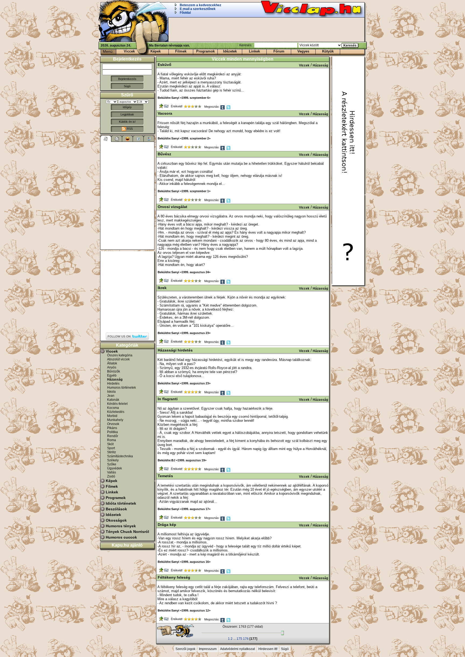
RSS (129, 128)
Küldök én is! (127, 121)
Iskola (111, 392)
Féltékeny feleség (174, 577)
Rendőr (112, 436)
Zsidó (111, 476)
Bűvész (164, 154)
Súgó (127, 86)
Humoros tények (121, 526)
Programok (205, 51)
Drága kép (167, 524)
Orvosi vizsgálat (172, 207)
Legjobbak (127, 114)
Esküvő (164, 64)
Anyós (111, 367)
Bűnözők (113, 371)
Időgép (127, 107)
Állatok (112, 363)
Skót (110, 444)
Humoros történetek (121, 387)
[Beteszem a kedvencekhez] (161, 107)
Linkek (254, 51)
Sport (111, 448)
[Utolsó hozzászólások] (105, 138)
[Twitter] (228, 108)
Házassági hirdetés (175, 350)
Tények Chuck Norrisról (127, 531)
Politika (112, 432)
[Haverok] (149, 138)
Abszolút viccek (118, 359)
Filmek (180, 51)
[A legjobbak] (127, 138)
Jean (110, 396)
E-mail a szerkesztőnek (198, 9)
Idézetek (230, 51)
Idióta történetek (121, 503)
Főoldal (185, 13)
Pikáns (112, 428)
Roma (111, 440)
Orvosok (113, 424)
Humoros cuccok (121, 537)
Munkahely (115, 420)
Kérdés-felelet (117, 404)
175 (239, 639)
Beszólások (116, 509)
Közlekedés (115, 412)
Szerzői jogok (185, 649)
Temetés (165, 476)
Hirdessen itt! (267, 649)
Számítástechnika (120, 456)
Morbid (112, 416)
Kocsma (113, 408)
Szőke (111, 464)
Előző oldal (178, 631)
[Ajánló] (138, 138)
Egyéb (112, 375)
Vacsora (165, 113)
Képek (155, 51)
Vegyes (303, 51)
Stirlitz (111, 452)
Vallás (111, 472)
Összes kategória (119, 355)
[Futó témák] (116, 138)
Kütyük (328, 51)
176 (246, 639)
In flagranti (168, 399)
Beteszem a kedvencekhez (200, 5)
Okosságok (116, 520)
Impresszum (208, 649)
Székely (113, 460)
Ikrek (162, 288)
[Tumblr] (223, 108)
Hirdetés (113, 383)
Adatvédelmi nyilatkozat (237, 649)
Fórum (278, 51)
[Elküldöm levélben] (166, 107)
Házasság (114, 379)
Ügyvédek (114, 468)
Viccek (129, 51)
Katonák (113, 400)
